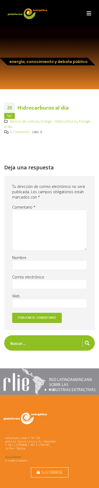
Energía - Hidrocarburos (59, 121)
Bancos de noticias (24, 121)
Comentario (23, 207)
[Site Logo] (28, 13)
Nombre (19, 257)
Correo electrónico (28, 276)
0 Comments (20, 132)
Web (16, 296)
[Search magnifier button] (87, 342)
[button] (89, 13)
